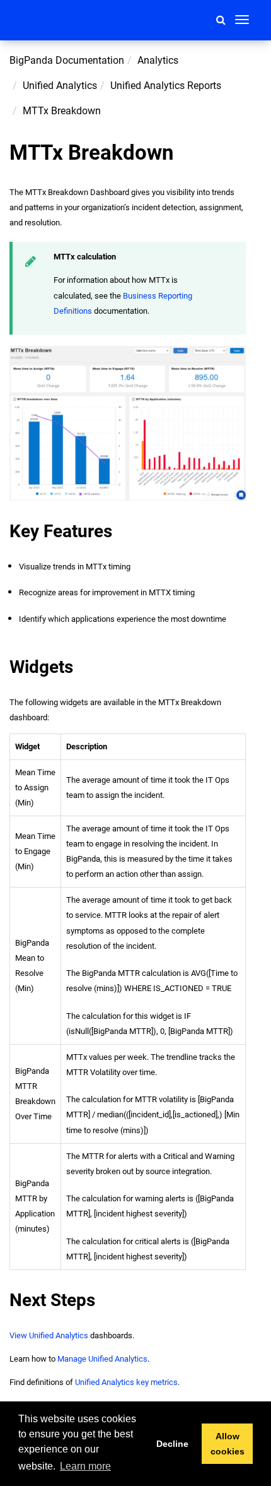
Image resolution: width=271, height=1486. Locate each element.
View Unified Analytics (48, 1335)
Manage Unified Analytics (102, 1359)
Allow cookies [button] (227, 1443)
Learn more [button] (85, 1466)
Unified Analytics (60, 86)
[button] (221, 20)
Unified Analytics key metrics (126, 1382)
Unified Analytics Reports (165, 86)
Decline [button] (172, 1444)
